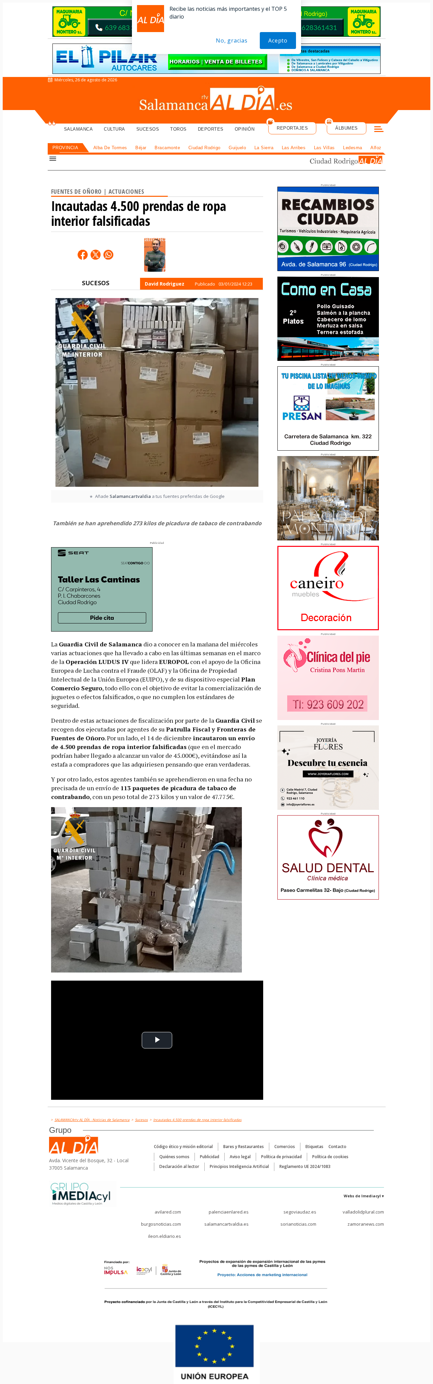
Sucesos (147, 129)
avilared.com (168, 1212)
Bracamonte (167, 147)
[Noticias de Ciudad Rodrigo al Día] (339, 161)
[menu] (379, 130)
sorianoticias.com (298, 1224)
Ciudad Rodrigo (204, 147)
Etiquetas (314, 1146)
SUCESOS (95, 283)
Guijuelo (237, 147)
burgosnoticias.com (161, 1224)
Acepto (278, 40)
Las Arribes (294, 147)
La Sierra (264, 147)
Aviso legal (240, 1157)
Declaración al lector (179, 1166)
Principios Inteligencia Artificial (239, 1166)
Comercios (284, 1146)
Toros (178, 129)
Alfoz (376, 147)
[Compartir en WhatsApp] (108, 254)
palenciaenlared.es (229, 1212)
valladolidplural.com (363, 1212)
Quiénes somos (174, 1157)
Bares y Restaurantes (243, 1146)
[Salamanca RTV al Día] (217, 99)
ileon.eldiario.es (164, 1236)
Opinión (245, 129)
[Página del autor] (154, 255)
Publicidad (209, 1157)
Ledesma (352, 147)
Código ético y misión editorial (183, 1146)
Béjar (140, 147)
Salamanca (78, 129)
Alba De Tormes (110, 147)
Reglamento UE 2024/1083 (305, 1166)
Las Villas (324, 147)
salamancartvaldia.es (226, 1224)
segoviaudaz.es (299, 1212)
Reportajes (292, 128)
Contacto (337, 1146)
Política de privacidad (281, 1157)
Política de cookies (330, 1157)
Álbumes (346, 128)
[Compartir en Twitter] (95, 254)
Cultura (114, 129)
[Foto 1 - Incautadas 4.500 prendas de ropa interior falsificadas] (156, 393)
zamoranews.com (365, 1224)
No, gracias (232, 40)
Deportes (211, 129)
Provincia (65, 147)
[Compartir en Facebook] (82, 254)
